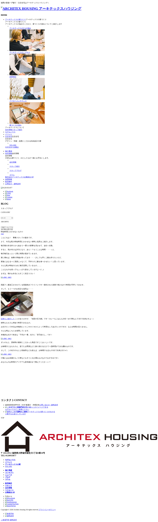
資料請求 (13, 520)
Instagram (13, 502)
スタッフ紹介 (17, 130)
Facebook (11, 498)
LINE (11, 500)
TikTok (13, 506)
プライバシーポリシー (47, 510)
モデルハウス (10, 132)
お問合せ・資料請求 (13, 184)
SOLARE (12, 145)
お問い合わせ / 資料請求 (48, 405)
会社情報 (8, 130)
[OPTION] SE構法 (12, 147)
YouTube (15, 504)
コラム (12, 175)
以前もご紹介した (8, 319)
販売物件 (8, 181)
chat (2, 234)
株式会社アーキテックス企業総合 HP (19, 177)
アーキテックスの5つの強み (20, 28)
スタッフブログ (15, 170)
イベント (8, 134)
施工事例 (8, 151)
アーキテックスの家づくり (15, 19)
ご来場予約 (5, 520)
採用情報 (8, 179)
